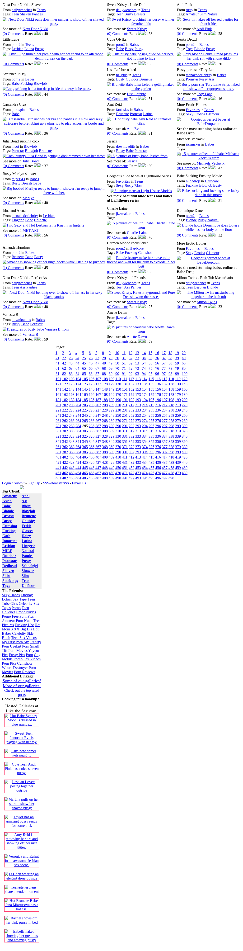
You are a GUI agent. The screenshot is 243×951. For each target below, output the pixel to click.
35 (150, 358)
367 (98, 447)
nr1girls (121, 75)
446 (91, 468)
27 (97, 358)
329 (111, 436)
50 (117, 363)
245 (85, 415)
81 (57, 374)
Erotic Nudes (26, 612)
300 (184, 426)
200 (184, 400)
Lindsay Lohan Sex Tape (17, 597)
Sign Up (34, 483)
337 (165, 436)
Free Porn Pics (23, 616)
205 (85, 405)
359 (178, 442)
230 (118, 410)
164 (78, 395)
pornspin (18, 110)
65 (84, 368)
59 (177, 363)
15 (150, 353)
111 (124, 379)
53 (137, 363)
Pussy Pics (17, 655)
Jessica (132, 161)
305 (85, 431)
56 (157, 363)
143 (72, 389)
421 (58, 462)
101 (58, 379)
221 (58, 410)
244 (78, 415)
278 (171, 421)
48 (104, 363)
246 (91, 415)
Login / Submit (13, 483)
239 (178, 410)
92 (130, 374)
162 (65, 395)
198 (171, 400)
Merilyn (28, 198)
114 (144, 379)
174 (145, 395)
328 (105, 436)
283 (72, 426)
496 (158, 478)
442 (65, 468)
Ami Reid (134, 129)
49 (110, 363)
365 (85, 447)
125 (85, 384)
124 (78, 384)
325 (85, 436)
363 (72, 447)
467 (98, 473)
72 (130, 368)
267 (98, 421)
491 (125, 478)
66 (91, 368)
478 (171, 473)
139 (178, 384)
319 (178, 431)
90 (117, 374)
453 (138, 468)
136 (158, 384)
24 (77, 358)
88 (104, 374)
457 (165, 468)
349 (111, 442)
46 (91, 363)
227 (98, 410)
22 (64, 358)
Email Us (79, 483)
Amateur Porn (12, 621)
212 (131, 405)
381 (58, 452)
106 (91, 379)
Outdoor (132, 79)
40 (184, 358)
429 (111, 462)
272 (131, 421)
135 (151, 384)
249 (111, 415)
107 (98, 379)
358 (171, 442)
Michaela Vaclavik (210, 163)
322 (65, 436)
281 (58, 426)
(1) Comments (13, 268)
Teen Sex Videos (24, 638)
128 (105, 384)
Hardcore (212, 181)
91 (124, 374)
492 (131, 478)
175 (151, 395)
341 (58, 442)
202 (65, 405)
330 (118, 436)
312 (131, 431)
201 (58, 405)
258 (171, 415)
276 (158, 421)
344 (78, 442)
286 (91, 426)
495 (151, 478)
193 (138, 400)
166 (91, 395)
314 (145, 431)
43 (71, 363)
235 (151, 410)
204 (78, 405)
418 (171, 457)
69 (110, 368)
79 (177, 368)
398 (171, 452)
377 (165, 447)
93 (137, 374)
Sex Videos (32, 659)
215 (151, 405)
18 (170, 353)
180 (184, 395)
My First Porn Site (15, 642)
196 (158, 400)
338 (171, 436)
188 (105, 400)
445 (85, 468)
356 (158, 442)
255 (151, 415)
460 (184, 468)
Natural (213, 14)
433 (138, 462)
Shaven (25, 14)
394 (145, 452)
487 (98, 478)
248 (105, 415)
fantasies (122, 110)
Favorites (193, 110)
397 (165, 452)
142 (65, 389)
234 (145, 410)
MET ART (31, 230)
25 (84, 358)
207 (98, 405)
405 (85, 457)
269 (111, 421)
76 (157, 368)
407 (98, 457)
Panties (37, 14)
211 (124, 405)
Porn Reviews (24, 672)
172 (131, 395)
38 (170, 358)
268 (105, 421)
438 (171, 462)
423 (72, 462)
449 (111, 468)
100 (184, 374)
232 (131, 410)
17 (164, 353)
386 (91, 452)
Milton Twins (207, 302)
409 (111, 457)
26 (91, 358)
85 (84, 374)
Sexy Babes (11, 595)
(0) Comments (13, 34)
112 (131, 379)
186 (91, 400)
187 (98, 400)
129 (111, 384)
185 (85, 400)
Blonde (199, 49)
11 (124, 353)
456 (158, 468)
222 (65, 410)
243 (72, 415)
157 (165, 389)
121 (58, 384)
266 (91, 421)
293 (138, 426)
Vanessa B (30, 334)
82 (64, 374)
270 (118, 421)
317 (165, 431)
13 (137, 353)
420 (184, 457)
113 (138, 379)
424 (78, 462)
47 (97, 363)
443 (72, 468)
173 (138, 395)
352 (131, 442)
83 (71, 374)
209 (111, 405)
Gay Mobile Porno (21, 657)
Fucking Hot (24, 625)
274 (145, 421)
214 (145, 405)
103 (72, 379)
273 (138, 421)
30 (117, 358)
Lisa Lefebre (136, 94)
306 (91, 431)
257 (165, 415)
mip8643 (18, 179)
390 (118, 452)
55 (150, 363)
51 (124, 363)
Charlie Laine (137, 233)
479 (178, 473)
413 (138, 457)
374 (145, 447)
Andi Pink (204, 29)
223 (72, 410)
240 (184, 410)
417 (165, 457)
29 (110, 358)
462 (65, 473)
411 (124, 457)
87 (97, 374)
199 (178, 400)
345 (85, 442)
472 (131, 473)
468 (105, 473)
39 (177, 358)
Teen (15, 14)
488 (105, 478)
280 (184, 421)
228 (105, 410)
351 (125, 442)
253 (138, 415)
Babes (134, 45)
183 (72, 400)
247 (98, 415)
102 (65, 379)
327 (98, 436)
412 (131, 457)
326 (91, 436)
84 (77, 374)
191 (125, 400)
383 (72, 452)
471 (125, 473)
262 (65, 421)
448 (105, 468)
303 (72, 431)
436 (158, 462)
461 (58, 473)
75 (150, 368)
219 (178, 405)
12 (130, 353)
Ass (211, 79)
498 (171, 478)
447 (98, 468)
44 (77, 363)
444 (78, 468)
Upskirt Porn (19, 646)
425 (85, 462)
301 (58, 431)
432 (131, 462)
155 (151, 389)
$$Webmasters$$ (56, 483)
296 (158, 426)
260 (184, 415)
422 (65, 462)
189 (111, 400)
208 (105, 405)
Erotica (199, 114)
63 (71, 368)
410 (118, 457)
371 (125, 447)
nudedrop (193, 181)
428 (105, 462)
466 (91, 473)
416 (158, 457)
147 (98, 389)
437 (165, 462)
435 (151, 462)
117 (164, 379)
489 (111, 478)
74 (144, 368)
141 (58, 389)
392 (131, 452)
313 (138, 431)
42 (64, 363)
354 (145, 442)
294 (145, 426)
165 (85, 395)
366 (91, 447)
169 (111, 395)
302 (65, 431)
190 (118, 400)
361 (58, 447)
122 (65, 384)
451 (125, 468)
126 (91, 384)
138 (171, 384)
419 (178, 457)
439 (178, 462)
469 (111, 473)
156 (158, 389)
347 (98, 442)
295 (151, 426)
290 (118, 426)
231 (125, 410)
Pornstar (192, 79)
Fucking (26, 83)
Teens (41, 10)
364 (78, 447)
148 (105, 389)
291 (125, 426)
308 (105, 431)
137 (165, 384)
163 (72, 395)
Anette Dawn (137, 337)
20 (184, 353)
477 (165, 473)
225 (85, 410)
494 (145, 478)
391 (125, 452)
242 (65, 415)
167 (98, 395)
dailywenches (22, 10)
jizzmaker (193, 144)
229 (111, 410)
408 (105, 457)
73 (137, 368)
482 (65, 478)
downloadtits (125, 146)
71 (124, 368)
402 (65, 457)
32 (130, 358)
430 (118, 462)
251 (125, 415)
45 (84, 363)
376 (158, 447)
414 (145, 457)
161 (58, 395)
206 (91, 405)
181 (58, 400)
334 (145, 436)
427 (98, 462)
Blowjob (40, 83)
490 (118, 478)
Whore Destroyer (15, 668)
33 (137, 358)
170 (118, 395)
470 (118, 473)
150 (118, 389)
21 (57, 358)
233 (138, 410)
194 (145, 400)
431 (125, 462)
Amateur (192, 14)
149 (111, 389)
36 (157, 358)
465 (85, 473)
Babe (120, 49)
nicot (15, 146)
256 (158, 415)
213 (138, 405)
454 (145, 468)
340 (184, 436)
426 (91, 462)
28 (104, 358)
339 (178, 436)
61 (57, 368)
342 (65, 442)
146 (91, 389)
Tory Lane (204, 94)
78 (170, 368)
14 (144, 353)
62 (64, 368)
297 (165, 426)
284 (78, 426)
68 (104, 368)
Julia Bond (31, 161)
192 (131, 400)
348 (105, 442)
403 (72, 457)
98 (170, 374)
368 (105, 447)
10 (117, 353)
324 (78, 436)
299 (178, 426)
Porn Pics (9, 663)
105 (85, 379)
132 (131, 384)
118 (171, 379)
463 (72, 473)
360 (184, 442)
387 (98, 452)
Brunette (145, 79)
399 (178, 452)
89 (110, 374)
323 (72, 436)
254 (145, 415)
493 (138, 478)
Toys (189, 49)
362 (65, 447)
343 (72, 442)
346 (91, 442)
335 (151, 436)
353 (138, 442)
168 (105, 395)
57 (164, 363)
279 (178, 421)
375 (151, 447)
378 (171, 447)
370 (118, 447)
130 (118, 384)
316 (158, 431)
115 (151, 379)
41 (57, 363)
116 (158, 379)
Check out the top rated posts (21, 692)
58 (170, 363)
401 (58, 457)
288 (105, 426)
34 (144, 358)
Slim (203, 14)
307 (98, 431)
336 (158, 436)
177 (165, 395)
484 (78, 478)
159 (178, 389)
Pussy (39, 49)
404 (78, 457)
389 (111, 452)
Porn (29, 655)
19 (177, 353)
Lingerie (18, 220)
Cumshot (145, 253)
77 (164, 368)
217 (165, 405)
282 (65, 426)
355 (151, 442)
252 (131, 415)
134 (145, 384)
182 (65, 400)
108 (105, 379)
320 (184, 431)
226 (91, 410)
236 (158, 410)
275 (151, 421)
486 (91, 478)
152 (131, 389)
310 (118, 431)
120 (184, 379)
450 (118, 468)
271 (125, 421)
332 (131, 436)
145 (85, 389)
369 (111, 447)
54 (144, 363)
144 (78, 389)
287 (98, 426)
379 (178, 447)
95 (150, 374)
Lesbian (17, 49)
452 (131, 468)
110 (118, 379)
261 (58, 421)
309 (111, 431)
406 (91, 457)
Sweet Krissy (137, 29)
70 (117, 368)
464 (78, 473)
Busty (128, 14)
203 (72, 405)
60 (184, 363)
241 (58, 415)
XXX (15, 629)
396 (158, 452)
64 (77, 368)
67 (97, 368)
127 (98, 384)
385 (85, 452)
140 (184, 384)
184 (78, 400)
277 (165, 421)
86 (91, 374)
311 (124, 431)
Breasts (139, 14)
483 (72, 478)
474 (145, 473)
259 (178, 415)
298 (171, 426)
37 (164, 358)
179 (178, 395)
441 (58, 468)
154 (145, 389)
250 (118, 415)
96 (157, 374)
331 (125, 436)
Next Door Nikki (35, 29)
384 (78, 452)
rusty (189, 10)
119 (178, 379)
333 (138, 436)
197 (165, 400)
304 (78, 431)
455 (151, 468)
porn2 (16, 45)
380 (184, 447)
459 (178, 468)
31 (124, 358)
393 (138, 452)
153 (138, 389)
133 (138, 384)
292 (131, 426)
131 (125, 384)
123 (72, 384)
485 (85, 478)
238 (171, 410)
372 (131, 447)
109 (111, 379)
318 (171, 431)
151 (125, 389)
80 (184, 368)
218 (171, 405)
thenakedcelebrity (199, 75)
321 (58, 436)
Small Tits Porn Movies (20, 648)
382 (65, 452)
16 (157, 353)
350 (118, 442)
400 (184, 452)
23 (71, 358)
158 (171, 389)
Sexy (189, 114)
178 (171, 395)
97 (164, 374)
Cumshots (24, 663)
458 (171, 468)
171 (125, 395)
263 (72, 421)
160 (184, 389)
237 (165, 410)
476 (158, 473)
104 (78, 379)
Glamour (212, 114)
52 (130, 363)
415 (151, 457)
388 (105, 452)
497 (165, 478)
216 (158, 405)
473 (138, 473)
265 (85, 421)
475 (151, 473)
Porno (16, 608)
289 (111, 426)
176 (158, 395)
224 (78, 410)
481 (58, 478)
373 (138, 447)
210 (118, 405)
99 (177, 374)
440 (184, 462)
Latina (29, 49)
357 (165, 442)
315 (151, 431)
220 (184, 405)
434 (145, 462)
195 (151, 400)
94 (144, 374)
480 (184, 473)
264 (78, 421)
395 (151, 452)
